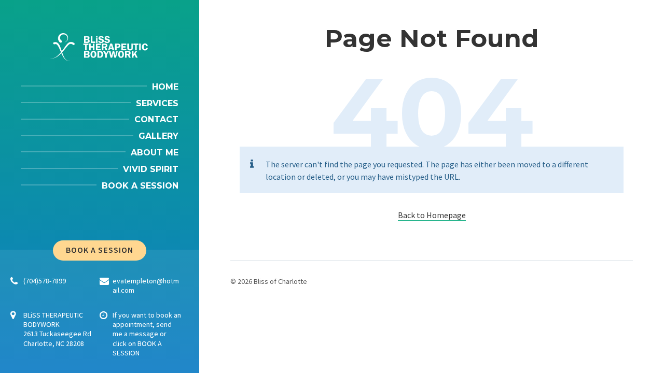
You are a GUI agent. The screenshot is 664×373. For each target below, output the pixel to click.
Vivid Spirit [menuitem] (150, 169)
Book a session (99, 250)
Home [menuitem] (165, 87)
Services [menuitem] (157, 103)
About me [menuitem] (154, 152)
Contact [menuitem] (156, 119)
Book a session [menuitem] (140, 186)
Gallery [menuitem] (158, 136)
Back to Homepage (432, 215)
